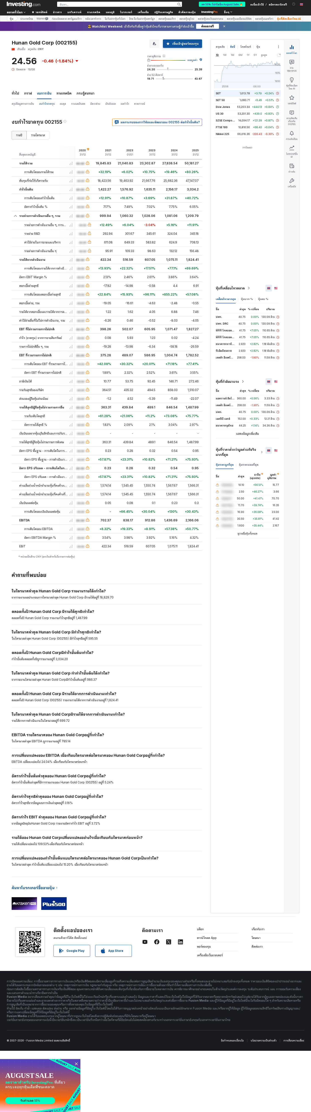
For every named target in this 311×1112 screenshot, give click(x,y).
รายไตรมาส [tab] (38, 135)
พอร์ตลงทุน (204, 946)
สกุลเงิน (220, 46)
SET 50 (220, 100)
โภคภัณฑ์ (245, 46)
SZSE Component (227, 120)
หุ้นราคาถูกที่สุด (225, 464)
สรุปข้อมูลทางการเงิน (23, 103)
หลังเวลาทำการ (93, 18)
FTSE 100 (221, 127)
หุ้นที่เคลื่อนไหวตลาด (230, 288)
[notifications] (293, 4)
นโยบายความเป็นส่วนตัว (264, 1040)
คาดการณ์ (139, 103)
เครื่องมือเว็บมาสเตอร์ (210, 955)
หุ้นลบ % (263, 299)
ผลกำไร (125, 103)
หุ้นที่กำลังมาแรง (227, 381)
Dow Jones (223, 106)
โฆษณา (256, 938)
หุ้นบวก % (247, 299)
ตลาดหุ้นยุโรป (186, 18)
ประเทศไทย (26, 18)
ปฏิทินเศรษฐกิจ (163, 12)
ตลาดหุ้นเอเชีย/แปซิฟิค (239, 18)
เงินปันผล (110, 103)
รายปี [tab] (19, 135)
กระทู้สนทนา (85, 93)
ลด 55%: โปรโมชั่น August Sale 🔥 (222, 4)
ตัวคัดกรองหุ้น (187, 12)
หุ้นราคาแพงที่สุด (248, 464)
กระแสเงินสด (78, 103)
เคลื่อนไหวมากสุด (226, 299)
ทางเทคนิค (64, 93)
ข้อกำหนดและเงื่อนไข (232, 1040)
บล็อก (200, 929)
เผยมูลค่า (192, 60)
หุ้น (11, 19)
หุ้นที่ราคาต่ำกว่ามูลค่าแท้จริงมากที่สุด (236, 452)
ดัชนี (232, 46)
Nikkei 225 (222, 134)
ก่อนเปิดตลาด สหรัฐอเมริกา (67, 18)
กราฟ (28, 93)
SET (218, 93)
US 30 (219, 113)
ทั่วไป (15, 93)
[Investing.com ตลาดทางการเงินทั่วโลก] (23, 4)
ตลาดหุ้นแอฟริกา (264, 18)
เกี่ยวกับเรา (258, 929)
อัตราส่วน (95, 103)
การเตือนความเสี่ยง (293, 1040)
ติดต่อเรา (257, 946)
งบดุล (63, 103)
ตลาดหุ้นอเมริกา (167, 18)
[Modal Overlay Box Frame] (40, 1085)
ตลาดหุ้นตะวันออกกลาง (210, 18)
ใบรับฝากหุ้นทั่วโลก (115, 18)
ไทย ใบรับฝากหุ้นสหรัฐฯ (142, 18)
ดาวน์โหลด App (207, 938)
